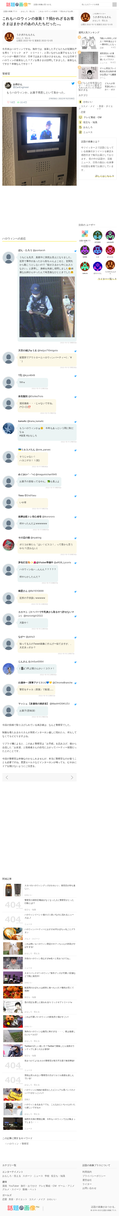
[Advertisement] (39, 212)
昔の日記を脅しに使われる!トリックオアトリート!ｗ (48, 1002)
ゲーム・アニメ (66, 1185)
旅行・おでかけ (29, 1185)
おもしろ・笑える (32, 953)
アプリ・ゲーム (103, 76)
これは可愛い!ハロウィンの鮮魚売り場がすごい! (46, 1017)
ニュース (28, 924)
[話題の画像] (16, 4)
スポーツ (27, 1175)
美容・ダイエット (105, 107)
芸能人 (27, 1099)
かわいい (28, 895)
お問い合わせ (89, 1188)
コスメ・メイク (87, 107)
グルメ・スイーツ (32, 939)
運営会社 (87, 1179)
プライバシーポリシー (94, 1175)
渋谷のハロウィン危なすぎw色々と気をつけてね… (48, 958)
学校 (47, 1175)
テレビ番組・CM (92, 117)
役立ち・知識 (30, 909)
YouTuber (14, 1185)
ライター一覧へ (106, 279)
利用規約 (87, 1171)
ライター (87, 1184)
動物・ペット (30, 1189)
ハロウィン (13, 1143)
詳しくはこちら (103, 176)
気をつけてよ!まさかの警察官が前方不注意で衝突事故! (49, 1060)
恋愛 (102, 48)
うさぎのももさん (25, 34)
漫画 (4, 1185)
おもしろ (88, 127)
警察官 (25, 1143)
